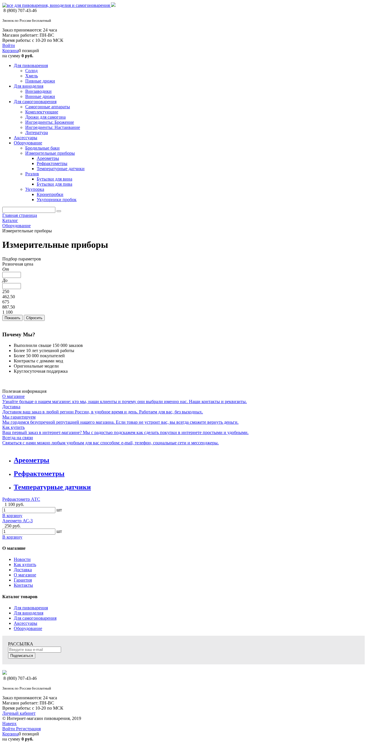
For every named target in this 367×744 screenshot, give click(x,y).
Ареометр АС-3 (17, 520)
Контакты (23, 585)
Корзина (10, 50)
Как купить (25, 564)
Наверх (9, 723)
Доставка (23, 569)
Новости (22, 559)
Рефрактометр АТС (21, 499)
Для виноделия (28, 612)
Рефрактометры (39, 473)
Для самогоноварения (35, 618)
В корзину (12, 515)
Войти (8, 45)
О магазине (25, 574)
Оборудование (28, 628)
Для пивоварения (31, 607)
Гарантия (23, 580)
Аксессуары (25, 623)
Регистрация (28, 728)
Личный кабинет (19, 713)
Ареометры (31, 460)
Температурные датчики (52, 487)
